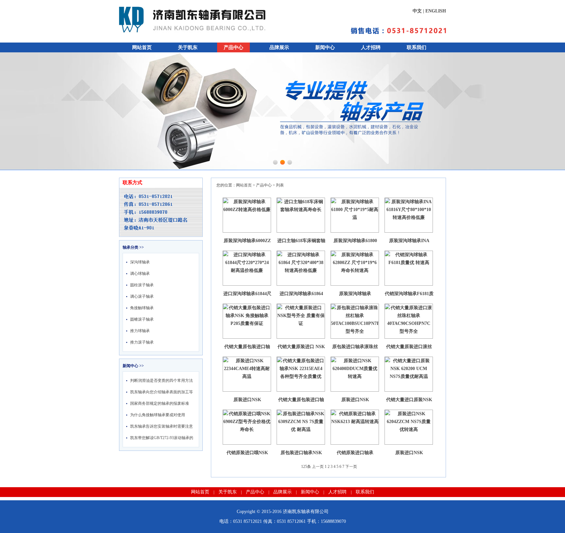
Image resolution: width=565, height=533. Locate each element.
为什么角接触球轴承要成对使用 (157, 415)
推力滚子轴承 (142, 342)
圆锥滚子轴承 (142, 319)
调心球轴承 (140, 273)
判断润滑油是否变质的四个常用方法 (161, 380)
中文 (417, 11)
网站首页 (142, 47)
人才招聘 (371, 47)
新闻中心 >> (133, 366)
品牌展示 (279, 47)
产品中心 (233, 47)
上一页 (318, 466)
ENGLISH (435, 11)
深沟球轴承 (140, 262)
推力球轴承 (140, 331)
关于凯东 (187, 47)
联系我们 (416, 47)
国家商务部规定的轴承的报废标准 (159, 403)
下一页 (351, 466)
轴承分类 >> (133, 247)
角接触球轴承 (142, 308)
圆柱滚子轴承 (142, 285)
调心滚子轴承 (142, 296)
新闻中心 (325, 47)
